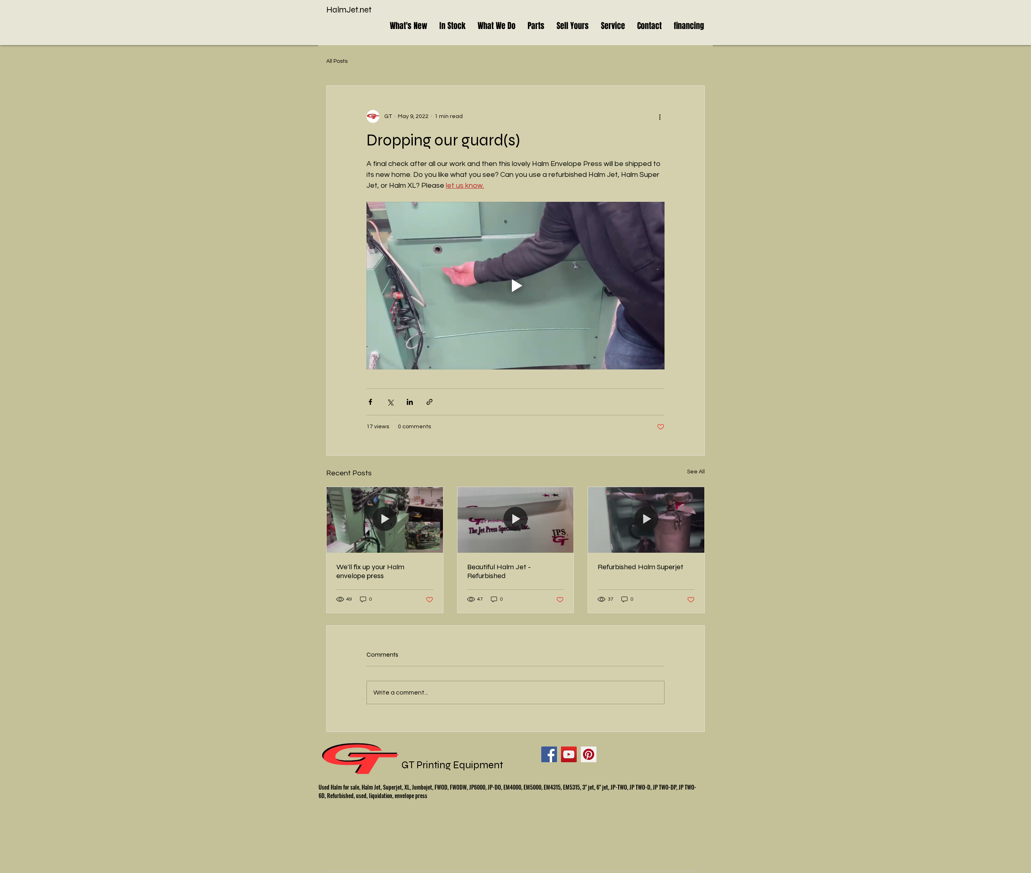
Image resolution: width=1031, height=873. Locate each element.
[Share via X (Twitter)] (390, 402)
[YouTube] (569, 754)
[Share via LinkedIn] (410, 402)
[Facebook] (549, 754)
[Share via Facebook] (370, 402)
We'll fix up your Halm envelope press (370, 571)
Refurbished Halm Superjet (640, 566)
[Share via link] (429, 402)
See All (696, 472)
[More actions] (660, 116)
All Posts (337, 61)
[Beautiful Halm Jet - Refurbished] (516, 519)
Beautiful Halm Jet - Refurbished (499, 571)
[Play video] (515, 285)
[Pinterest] (588, 754)
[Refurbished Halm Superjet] (646, 519)
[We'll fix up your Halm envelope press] (385, 519)
